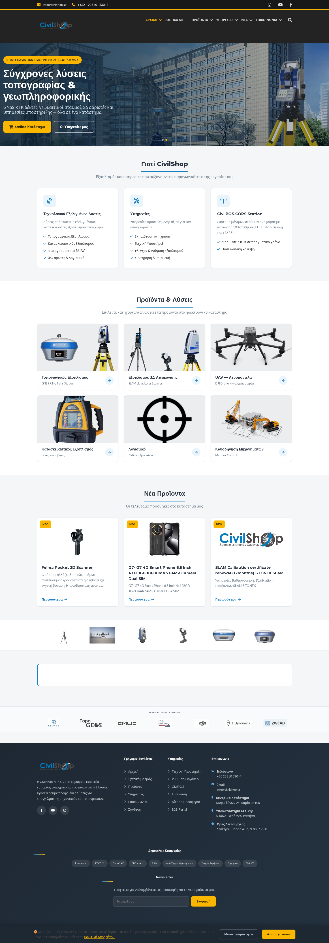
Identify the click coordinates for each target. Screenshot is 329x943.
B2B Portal (179, 809)
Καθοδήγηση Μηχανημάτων (179, 863)
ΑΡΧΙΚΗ (151, 20)
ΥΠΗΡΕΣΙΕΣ (224, 20)
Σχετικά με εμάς (140, 779)
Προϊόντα (135, 786)
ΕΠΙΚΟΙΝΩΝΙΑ (266, 20)
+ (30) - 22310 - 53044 (92, 4)
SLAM (154, 863)
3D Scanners (137, 863)
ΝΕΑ (244, 20)
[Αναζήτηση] (286, 20)
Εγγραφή (203, 901)
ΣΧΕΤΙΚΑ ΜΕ (174, 20)
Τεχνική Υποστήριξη (186, 771)
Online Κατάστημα (30, 127)
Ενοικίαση (179, 794)
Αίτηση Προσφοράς (186, 802)
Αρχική (133, 771)
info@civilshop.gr (54, 4)
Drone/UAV (118, 863)
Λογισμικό (232, 863)
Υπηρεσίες (136, 794)
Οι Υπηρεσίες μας (74, 127)
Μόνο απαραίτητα (238, 934)
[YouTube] (53, 810)
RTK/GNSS (99, 863)
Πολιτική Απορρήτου (99, 937)
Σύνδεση (134, 809)
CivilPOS (177, 786)
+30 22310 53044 (229, 776)
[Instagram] (64, 810)
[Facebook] (41, 810)
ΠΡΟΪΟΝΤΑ (200, 20)
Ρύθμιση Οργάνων (185, 779)
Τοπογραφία (81, 863)
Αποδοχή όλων (279, 934)
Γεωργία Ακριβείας (210, 863)
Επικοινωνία (137, 802)
